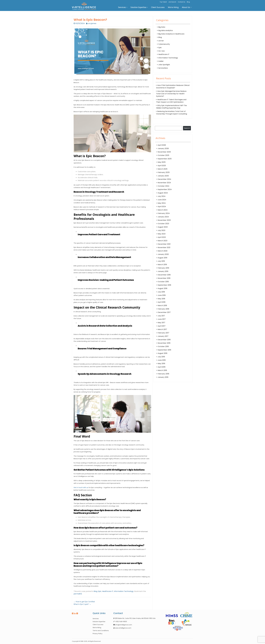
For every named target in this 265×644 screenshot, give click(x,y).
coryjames (92, 23)
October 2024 (163, 186)
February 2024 (164, 213)
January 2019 (163, 271)
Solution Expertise (138, 7)
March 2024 (162, 210)
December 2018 (164, 275)
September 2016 (164, 350)
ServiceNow (163, 68)
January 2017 (163, 336)
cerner (161, 41)
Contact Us (181, 2)
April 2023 (162, 237)
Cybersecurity (164, 44)
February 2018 (163, 309)
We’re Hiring (173, 7)
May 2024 (162, 203)
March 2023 (162, 240)
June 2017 (162, 319)
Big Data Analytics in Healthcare (171, 34)
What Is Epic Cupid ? (82, 604)
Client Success (158, 7)
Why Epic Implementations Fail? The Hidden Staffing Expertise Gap (171, 106)
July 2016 (161, 357)
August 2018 (162, 288)
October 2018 (163, 281)
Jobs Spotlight (164, 64)
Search (187, 128)
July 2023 (161, 230)
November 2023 (164, 220)
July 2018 (161, 292)
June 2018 (162, 295)
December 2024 (164, 179)
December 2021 (164, 244)
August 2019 (162, 258)
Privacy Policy (97, 634)
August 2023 (163, 227)
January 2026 (163, 148)
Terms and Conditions (101, 631)
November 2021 (164, 247)
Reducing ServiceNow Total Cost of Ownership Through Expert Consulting (171, 112)
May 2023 (161, 234)
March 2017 (162, 329)
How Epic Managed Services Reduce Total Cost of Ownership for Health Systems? (171, 93)
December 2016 (164, 339)
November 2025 (164, 152)
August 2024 (163, 193)
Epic (99, 591)
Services (122, 7)
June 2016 (162, 360)
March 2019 (162, 264)
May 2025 (162, 162)
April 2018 (161, 302)
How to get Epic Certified (84, 601)
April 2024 (162, 206)
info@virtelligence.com (123, 625)
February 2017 (163, 333)
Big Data (161, 27)
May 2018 (161, 298)
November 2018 (164, 278)
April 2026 (162, 145)
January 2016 (163, 377)
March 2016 (162, 370)
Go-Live (161, 51)
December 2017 (164, 312)
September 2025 (165, 159)
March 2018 (162, 305)
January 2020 (163, 254)
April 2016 (161, 367)
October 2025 (163, 155)
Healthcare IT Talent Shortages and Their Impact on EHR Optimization (171, 100)
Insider (161, 61)
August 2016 (162, 353)
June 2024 (162, 199)
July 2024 (161, 196)
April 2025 (162, 165)
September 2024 (165, 189)
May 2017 (161, 322)
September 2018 (164, 285)
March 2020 (162, 251)
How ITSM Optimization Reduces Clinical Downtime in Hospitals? (172, 86)
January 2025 (163, 176)
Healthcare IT (107, 591)
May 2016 (161, 363)
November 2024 (164, 182)
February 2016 (163, 374)
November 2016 (164, 343)
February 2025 (164, 172)
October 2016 (163, 346)
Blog (188, 2)
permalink (78, 594)
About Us (186, 7)
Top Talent (163, 2)
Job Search (172, 2)
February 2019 (163, 268)
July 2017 (161, 316)
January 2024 (163, 217)
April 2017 (161, 326)
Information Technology (124, 591)
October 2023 (163, 223)
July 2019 (161, 261)
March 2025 (162, 169)
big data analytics (165, 30)
